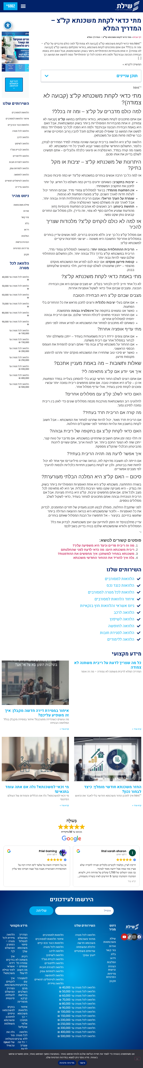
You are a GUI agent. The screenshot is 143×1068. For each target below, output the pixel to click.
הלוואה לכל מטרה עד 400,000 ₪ (19, 377)
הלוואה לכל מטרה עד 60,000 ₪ (15, 296)
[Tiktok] (129, 936)
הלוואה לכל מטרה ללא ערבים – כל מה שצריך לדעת (21, 1040)
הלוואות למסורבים (20, 112)
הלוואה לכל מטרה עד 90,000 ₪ (15, 323)
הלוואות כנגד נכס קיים (18, 125)
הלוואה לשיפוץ (22, 143)
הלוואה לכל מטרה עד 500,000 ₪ (19, 385)
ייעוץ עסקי (89, 955)
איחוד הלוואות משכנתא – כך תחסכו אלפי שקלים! (22, 1017)
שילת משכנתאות (21, 205)
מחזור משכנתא (86, 939)
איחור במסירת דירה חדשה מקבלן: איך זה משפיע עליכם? (37, 713)
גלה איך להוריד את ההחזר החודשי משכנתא (103, 557)
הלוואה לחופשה (21, 174)
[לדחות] (137, 1058)
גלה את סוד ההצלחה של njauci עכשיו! (9, 1039)
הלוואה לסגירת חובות (19, 162)
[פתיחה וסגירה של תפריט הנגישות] (8, 25)
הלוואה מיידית (22, 187)
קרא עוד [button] (62, 881)
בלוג (27, 223)
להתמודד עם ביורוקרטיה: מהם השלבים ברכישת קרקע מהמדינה (20, 990)
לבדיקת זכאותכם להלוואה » (14, 85)
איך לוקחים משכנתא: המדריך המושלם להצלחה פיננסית (9, 988)
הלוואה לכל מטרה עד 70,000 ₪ (15, 305)
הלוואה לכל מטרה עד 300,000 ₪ (19, 368)
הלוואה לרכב (23, 137)
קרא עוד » (136, 729)
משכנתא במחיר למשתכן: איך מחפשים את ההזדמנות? (96, 553)
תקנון (26, 254)
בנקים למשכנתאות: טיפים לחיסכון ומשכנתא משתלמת (7, 1015)
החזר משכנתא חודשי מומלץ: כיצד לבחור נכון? (112, 789)
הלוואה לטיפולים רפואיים (17, 180)
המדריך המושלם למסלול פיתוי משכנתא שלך (22, 943)
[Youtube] (124, 936)
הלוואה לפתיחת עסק (19, 168)
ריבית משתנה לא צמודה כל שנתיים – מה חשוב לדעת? (21, 964)
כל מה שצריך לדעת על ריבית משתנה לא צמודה (107, 665)
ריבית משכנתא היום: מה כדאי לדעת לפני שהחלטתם (97, 549)
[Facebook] (139, 936)
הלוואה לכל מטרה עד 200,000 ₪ (19, 350)
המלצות (25, 236)
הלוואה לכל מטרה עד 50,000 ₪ (15, 287)
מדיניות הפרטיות (21, 248)
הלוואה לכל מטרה (20, 131)
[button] (23, 6)
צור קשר (25, 217)
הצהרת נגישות (22, 242)
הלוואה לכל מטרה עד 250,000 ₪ (19, 359)
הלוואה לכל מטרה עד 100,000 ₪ (19, 332)
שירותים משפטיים (84, 951)
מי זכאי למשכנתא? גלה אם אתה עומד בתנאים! (37, 789)
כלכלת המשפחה (85, 947)
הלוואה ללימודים (21, 156)
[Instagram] (134, 936)
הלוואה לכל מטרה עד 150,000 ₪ (19, 341)
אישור (82, 1062)
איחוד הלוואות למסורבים (17, 118)
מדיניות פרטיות (67, 1062)
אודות (26, 211)
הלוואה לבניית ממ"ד (19, 149)
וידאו (26, 229)
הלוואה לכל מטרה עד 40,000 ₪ (15, 278)
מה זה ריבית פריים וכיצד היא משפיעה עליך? (103, 545)
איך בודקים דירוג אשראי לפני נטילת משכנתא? (8, 964)
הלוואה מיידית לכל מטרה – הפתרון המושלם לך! (9, 943)
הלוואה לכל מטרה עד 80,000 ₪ (15, 314)
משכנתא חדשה (86, 943)
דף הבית (137, 37)
